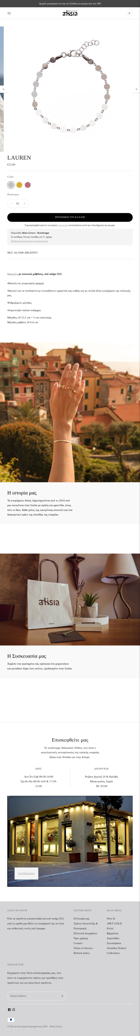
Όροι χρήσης (81, 938)
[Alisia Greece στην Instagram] (13, 1010)
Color (10, 176)
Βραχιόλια (112, 933)
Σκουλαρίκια (114, 943)
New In (111, 918)
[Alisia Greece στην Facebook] (9, 1010)
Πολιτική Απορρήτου (85, 933)
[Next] (136, 89)
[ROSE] (27, 185)
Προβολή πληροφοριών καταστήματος (29, 241)
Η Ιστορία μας (82, 918)
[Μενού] (9, 13)
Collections (113, 953)
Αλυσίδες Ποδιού (116, 948)
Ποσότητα (13, 194)
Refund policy (82, 953)
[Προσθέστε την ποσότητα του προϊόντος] (11, 203)
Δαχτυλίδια (113, 938)
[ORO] (19, 185)
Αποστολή (63, 225)
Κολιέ (110, 928)
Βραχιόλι (12, 273)
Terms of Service (83, 948)
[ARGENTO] (11, 185)
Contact (78, 943)
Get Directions (26, 873)
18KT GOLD (114, 923)
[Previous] (3, 89)
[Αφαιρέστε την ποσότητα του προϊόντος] (24, 203)
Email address (18, 991)
